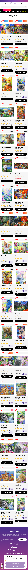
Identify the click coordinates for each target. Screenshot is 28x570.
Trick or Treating (19, 173)
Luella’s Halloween (19, 120)
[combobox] (14, 7)
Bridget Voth (4, 38)
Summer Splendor (5, 202)
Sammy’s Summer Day (6, 173)
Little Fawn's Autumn (6, 285)
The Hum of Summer (6, 147)
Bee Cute (3, 340)
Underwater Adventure (6, 397)
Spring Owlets (4, 63)
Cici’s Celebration (19, 340)
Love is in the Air (5, 369)
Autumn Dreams (5, 92)
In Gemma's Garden (20, 92)
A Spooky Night (19, 37)
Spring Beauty (18, 285)
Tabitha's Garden (19, 255)
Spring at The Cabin (6, 120)
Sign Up (23, 539)
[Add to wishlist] (2, 410)
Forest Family (18, 63)
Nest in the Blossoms (20, 369)
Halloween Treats (19, 202)
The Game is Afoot (5, 229)
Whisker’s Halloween (20, 229)
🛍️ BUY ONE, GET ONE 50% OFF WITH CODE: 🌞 (14, 11)
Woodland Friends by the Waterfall (6, 426)
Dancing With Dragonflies (4, 256)
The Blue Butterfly (19, 425)
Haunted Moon (18, 314)
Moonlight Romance (20, 397)
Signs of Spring (5, 314)
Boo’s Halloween (19, 147)
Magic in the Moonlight (7, 37)
